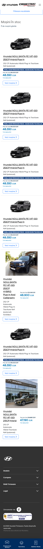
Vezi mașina (10, 83)
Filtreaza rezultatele (21, 11)
